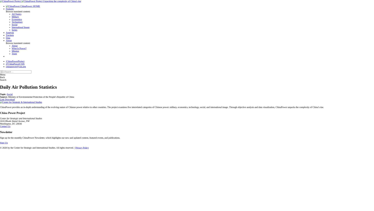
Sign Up (4, 143)
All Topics (16, 14)
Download (10, 99)
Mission (15, 51)
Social (14, 24)
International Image (21, 27)
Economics (17, 19)
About (9, 40)
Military (15, 17)
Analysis (10, 32)
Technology (17, 22)
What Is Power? (19, 48)
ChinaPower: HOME (30, 6)
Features (10, 9)
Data (8, 38)
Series (14, 30)
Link (2, 99)
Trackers (10, 35)
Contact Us (5, 126)
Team (14, 53)
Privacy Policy (82, 148)
